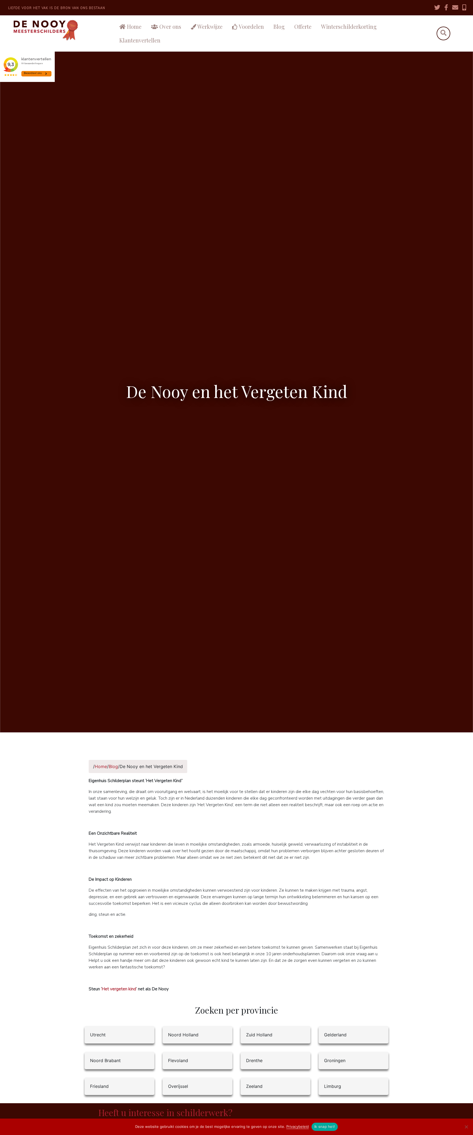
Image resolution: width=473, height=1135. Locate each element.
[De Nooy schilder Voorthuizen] (55, 30)
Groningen (334, 1060)
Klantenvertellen (139, 40)
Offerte (303, 26)
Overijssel (178, 1086)
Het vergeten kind (119, 989)
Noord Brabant (105, 1060)
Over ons (169, 26)
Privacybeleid (297, 1126)
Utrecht (98, 1034)
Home (134, 26)
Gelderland (335, 1034)
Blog (279, 26)
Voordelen (251, 26)
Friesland (99, 1086)
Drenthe (254, 1060)
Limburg (332, 1086)
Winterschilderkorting (349, 26)
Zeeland (254, 1086)
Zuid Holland (259, 1034)
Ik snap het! (324, 1126)
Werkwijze (209, 26)
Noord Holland (183, 1034)
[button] (443, 33)
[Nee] (466, 1127)
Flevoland (178, 1060)
